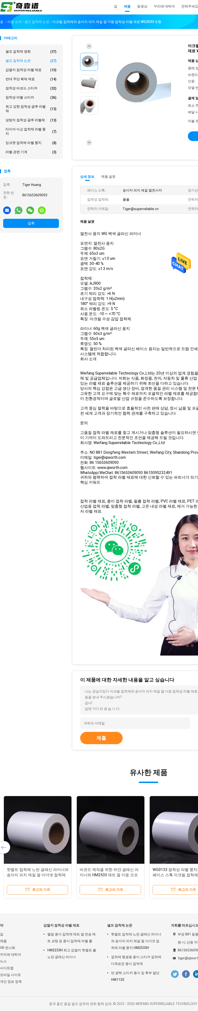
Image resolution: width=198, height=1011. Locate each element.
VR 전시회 (7, 948)
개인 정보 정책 (11, 981)
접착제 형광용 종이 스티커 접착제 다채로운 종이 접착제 (136, 960)
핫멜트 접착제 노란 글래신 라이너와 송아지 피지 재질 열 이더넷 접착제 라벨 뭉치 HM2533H (136, 941)
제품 (3, 941)
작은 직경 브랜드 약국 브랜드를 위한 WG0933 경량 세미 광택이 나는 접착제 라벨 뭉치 (109, 875)
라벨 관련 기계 (31, 152)
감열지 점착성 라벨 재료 (31, 70)
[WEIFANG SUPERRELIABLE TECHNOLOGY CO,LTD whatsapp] (18, 210)
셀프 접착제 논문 (31, 61)
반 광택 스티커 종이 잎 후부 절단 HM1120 (135, 976)
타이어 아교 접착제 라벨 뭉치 (31, 131)
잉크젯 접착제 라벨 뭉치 (31, 143)
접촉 (31, 223)
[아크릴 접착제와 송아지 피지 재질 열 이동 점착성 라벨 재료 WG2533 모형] (141, 84)
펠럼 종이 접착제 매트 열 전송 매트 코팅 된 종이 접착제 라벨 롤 (71, 937)
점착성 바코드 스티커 (31, 88)
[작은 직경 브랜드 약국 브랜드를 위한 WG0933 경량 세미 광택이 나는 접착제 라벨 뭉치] (110, 830)
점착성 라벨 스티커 (31, 97)
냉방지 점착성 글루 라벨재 (31, 120)
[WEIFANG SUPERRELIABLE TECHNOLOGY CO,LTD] (21, 7)
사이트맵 (7, 968)
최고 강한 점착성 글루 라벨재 (31, 109)
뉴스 (3, 961)
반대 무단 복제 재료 (31, 79)
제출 (101, 738)
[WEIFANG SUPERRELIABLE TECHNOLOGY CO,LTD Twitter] (175, 974)
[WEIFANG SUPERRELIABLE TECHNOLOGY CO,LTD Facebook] (186, 974)
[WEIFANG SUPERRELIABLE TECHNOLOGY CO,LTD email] (7, 210)
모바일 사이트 (10, 975)
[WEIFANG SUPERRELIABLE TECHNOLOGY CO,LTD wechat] (30, 210)
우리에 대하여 (10, 954)
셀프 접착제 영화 (31, 51)
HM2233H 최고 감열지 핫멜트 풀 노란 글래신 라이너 (71, 953)
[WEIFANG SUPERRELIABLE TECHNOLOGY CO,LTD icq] (42, 210)
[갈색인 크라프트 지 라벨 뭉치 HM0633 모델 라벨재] (37, 830)
